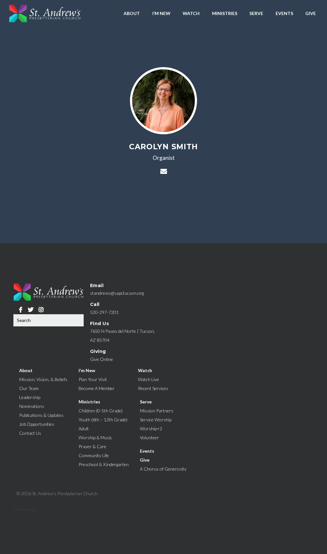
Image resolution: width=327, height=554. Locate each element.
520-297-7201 (104, 312)
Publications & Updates (41, 415)
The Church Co (24, 509)
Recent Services (153, 388)
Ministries (224, 13)
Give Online (101, 359)
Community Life (94, 455)
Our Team (29, 388)
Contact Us (30, 433)
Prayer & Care (92, 446)
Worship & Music (95, 437)
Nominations (31, 406)
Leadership (29, 397)
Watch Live (148, 379)
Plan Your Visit (93, 379)
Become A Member (97, 388)
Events (284, 13)
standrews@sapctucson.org (117, 293)
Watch (191, 13)
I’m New (161, 13)
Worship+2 (151, 428)
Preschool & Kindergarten (104, 464)
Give (310, 13)
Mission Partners (156, 410)
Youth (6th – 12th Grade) (103, 419)
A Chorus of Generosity (163, 469)
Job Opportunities (36, 424)
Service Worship (155, 419)
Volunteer (149, 437)
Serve (256, 13)
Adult (84, 428)
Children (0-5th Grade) (101, 410)
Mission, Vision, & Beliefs (43, 379)
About (132, 13)
